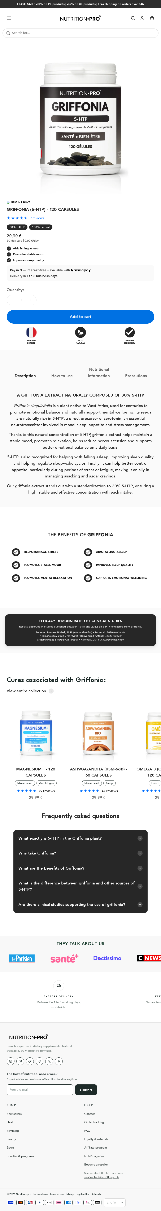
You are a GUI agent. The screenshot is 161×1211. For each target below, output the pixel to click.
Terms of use (57, 1194)
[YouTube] (20, 1061)
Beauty (11, 1139)
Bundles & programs (20, 1156)
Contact (89, 1114)
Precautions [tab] (136, 376)
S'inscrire (86, 1090)
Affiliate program (95, 1148)
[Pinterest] (59, 1061)
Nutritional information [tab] (99, 373)
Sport (10, 1148)
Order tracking (94, 1122)
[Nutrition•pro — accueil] (80, 1036)
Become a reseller (96, 1165)
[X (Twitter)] (49, 1061)
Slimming (13, 1131)
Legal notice (83, 1194)
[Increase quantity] (30, 300)
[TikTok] (30, 1061)
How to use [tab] (62, 376)
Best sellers (14, 1114)
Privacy (70, 1194)
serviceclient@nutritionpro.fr (101, 1177)
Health (11, 1122)
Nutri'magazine (94, 1156)
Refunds (96, 1194)
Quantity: (15, 290)
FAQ (87, 1131)
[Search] (8, 33)
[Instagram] (10, 1061)
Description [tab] (25, 376)
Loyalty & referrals (96, 1139)
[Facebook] (39, 1061)
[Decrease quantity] (13, 300)
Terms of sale (40, 1194)
